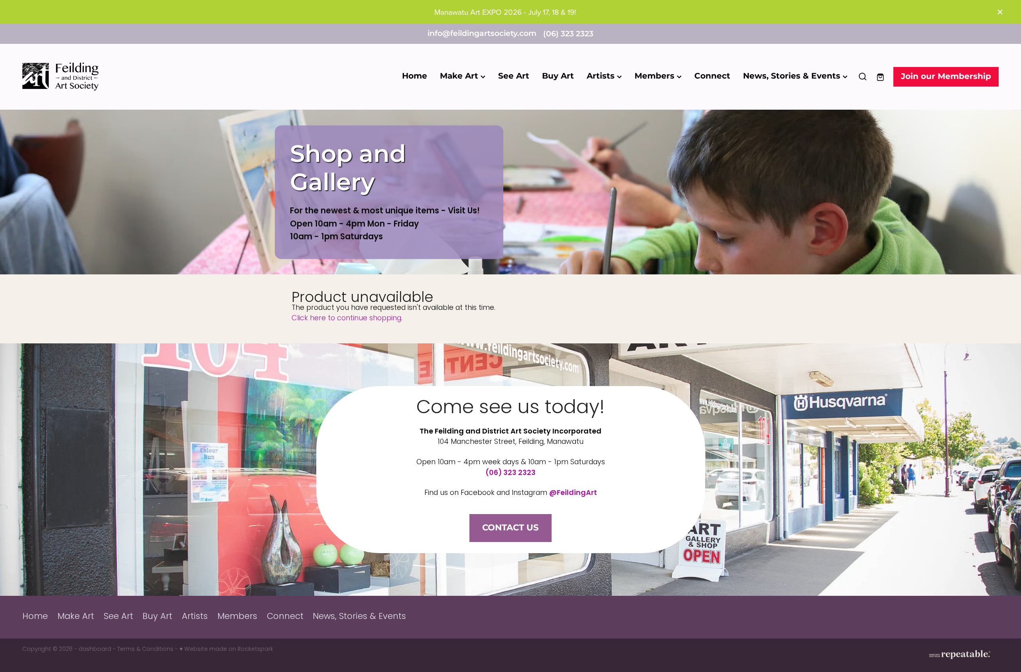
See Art (513, 76)
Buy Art (558, 76)
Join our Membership (946, 76)
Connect (712, 76)
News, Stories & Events (793, 76)
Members (656, 76)
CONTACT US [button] (510, 528)
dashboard (95, 649)
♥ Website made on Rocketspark (226, 649)
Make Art (460, 76)
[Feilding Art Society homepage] (120, 77)
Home (414, 76)
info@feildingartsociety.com (482, 34)
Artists (602, 76)
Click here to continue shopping (346, 318)
